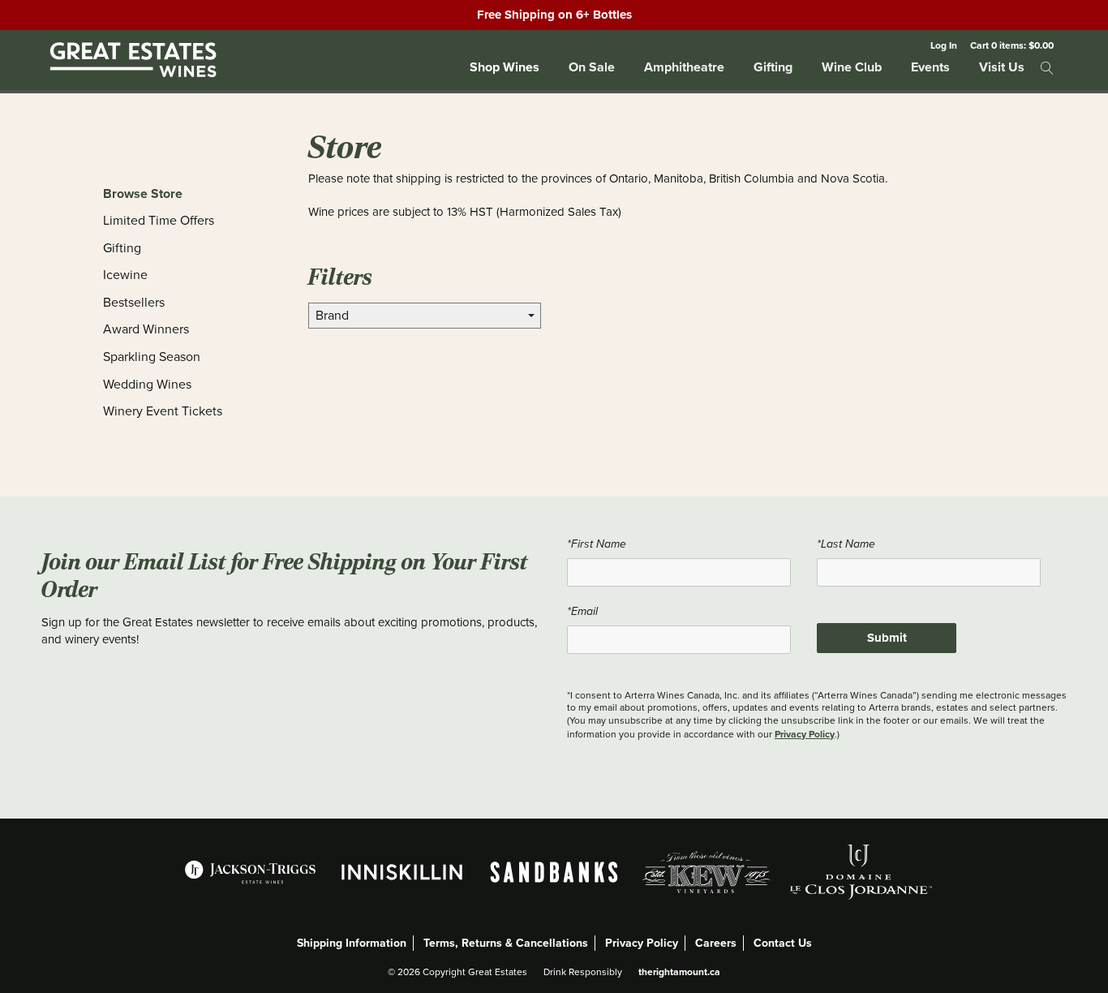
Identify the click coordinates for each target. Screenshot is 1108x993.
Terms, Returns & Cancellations (505, 943)
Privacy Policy (805, 734)
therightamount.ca (679, 971)
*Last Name (846, 544)
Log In (943, 45)
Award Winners (146, 329)
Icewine (125, 275)
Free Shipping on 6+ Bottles (554, 15)
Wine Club (852, 67)
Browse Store (143, 193)
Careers (716, 943)
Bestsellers (134, 302)
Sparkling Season (151, 357)
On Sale (592, 67)
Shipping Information (351, 943)
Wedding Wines (147, 384)
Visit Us (1001, 67)
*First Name (596, 544)
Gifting (773, 67)
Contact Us (783, 943)
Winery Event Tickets (162, 411)
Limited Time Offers (158, 221)
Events (930, 67)
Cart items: (1012, 45)
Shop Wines (504, 67)
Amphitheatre (684, 67)
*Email (582, 611)
